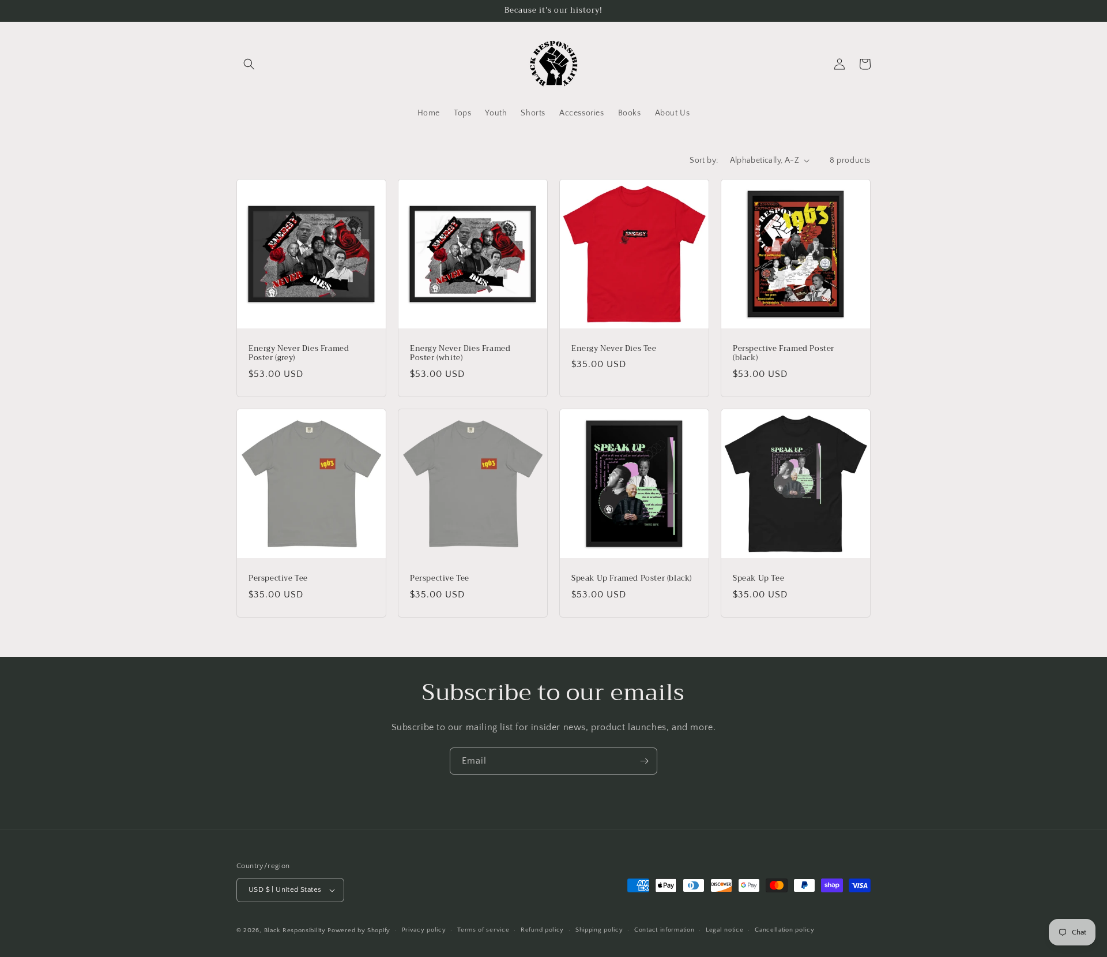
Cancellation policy (784, 929)
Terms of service (483, 929)
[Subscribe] (644, 761)
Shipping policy (599, 929)
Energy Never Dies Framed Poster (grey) (298, 354)
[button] (249, 64)
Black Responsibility (295, 930)
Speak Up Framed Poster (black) (631, 579)
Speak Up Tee (758, 579)
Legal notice (724, 929)
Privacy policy (424, 929)
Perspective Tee (278, 579)
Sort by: (704, 160)
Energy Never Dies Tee (614, 349)
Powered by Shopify (358, 930)
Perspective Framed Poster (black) (783, 354)
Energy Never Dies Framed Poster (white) (460, 354)
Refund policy (542, 929)
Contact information (664, 929)
